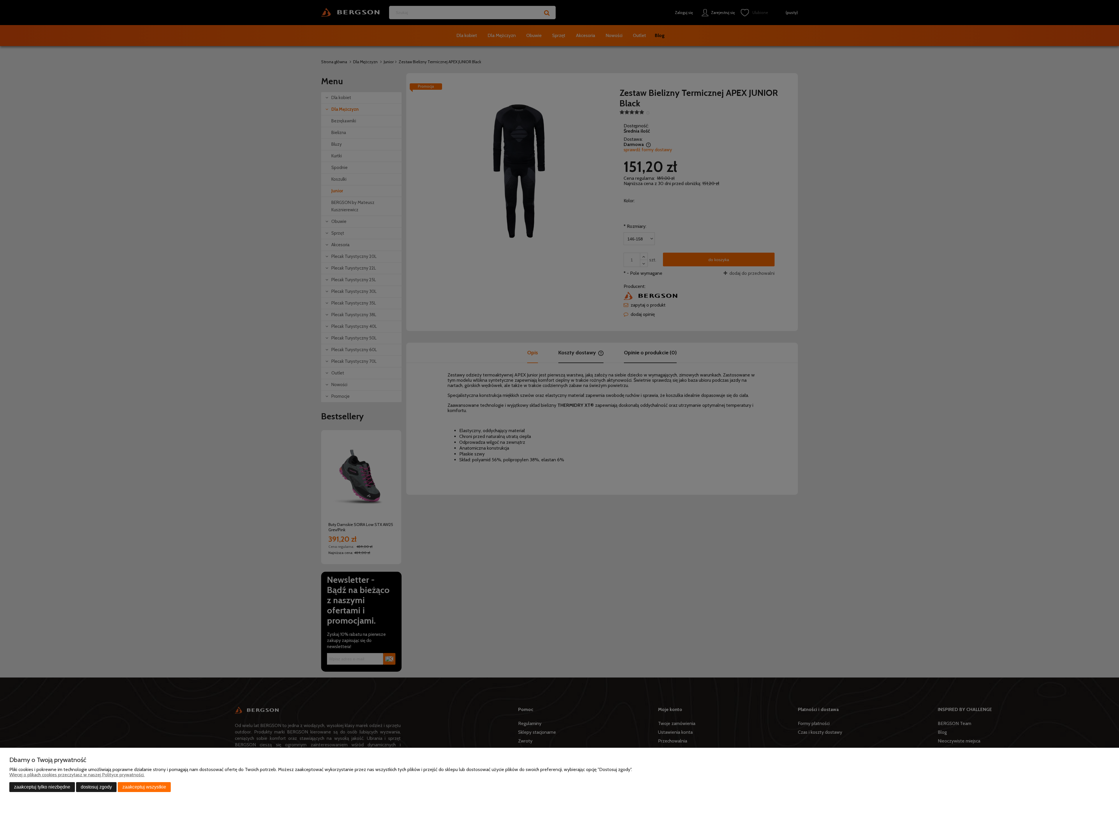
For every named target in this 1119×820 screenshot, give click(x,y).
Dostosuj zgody (96, 786)
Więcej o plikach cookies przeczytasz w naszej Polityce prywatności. (77, 774)
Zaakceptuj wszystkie (144, 786)
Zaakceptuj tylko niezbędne (42, 786)
